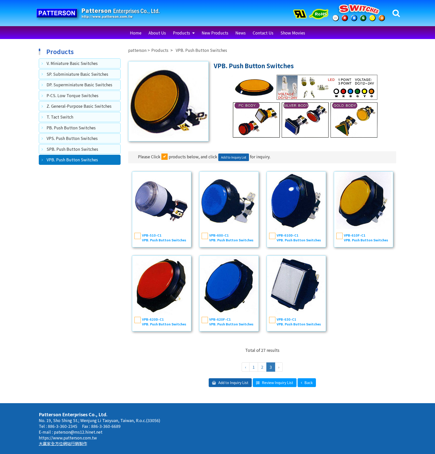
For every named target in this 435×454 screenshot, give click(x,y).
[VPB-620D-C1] (161, 285)
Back (308, 382)
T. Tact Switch (60, 117)
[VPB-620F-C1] (228, 285)
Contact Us (263, 33)
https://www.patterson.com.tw (68, 438)
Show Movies (292, 33)
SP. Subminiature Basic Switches (77, 74)
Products (182, 33)
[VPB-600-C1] (228, 201)
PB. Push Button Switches (71, 128)
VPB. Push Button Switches (72, 160)
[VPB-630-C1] (296, 285)
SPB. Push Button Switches (72, 149)
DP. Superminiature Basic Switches (79, 85)
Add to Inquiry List (233, 382)
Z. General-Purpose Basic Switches (79, 106)
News (240, 33)
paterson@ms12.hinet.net (78, 432)
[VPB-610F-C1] (363, 201)
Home (135, 33)
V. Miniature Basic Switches (72, 63)
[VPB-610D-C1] (296, 201)
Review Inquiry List (277, 382)
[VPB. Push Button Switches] (168, 101)
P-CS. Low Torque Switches (72, 95)
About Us (157, 33)
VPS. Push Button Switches (72, 138)
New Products (215, 33)
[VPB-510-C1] (161, 201)
